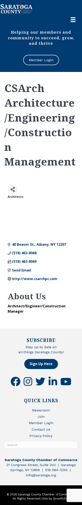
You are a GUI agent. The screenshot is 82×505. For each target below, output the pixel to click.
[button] (41, 364)
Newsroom (41, 410)
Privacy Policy (41, 436)
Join (41, 416)
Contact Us (41, 429)
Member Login (41, 423)
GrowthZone (62, 498)
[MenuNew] (73, 19)
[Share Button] (12, 189)
